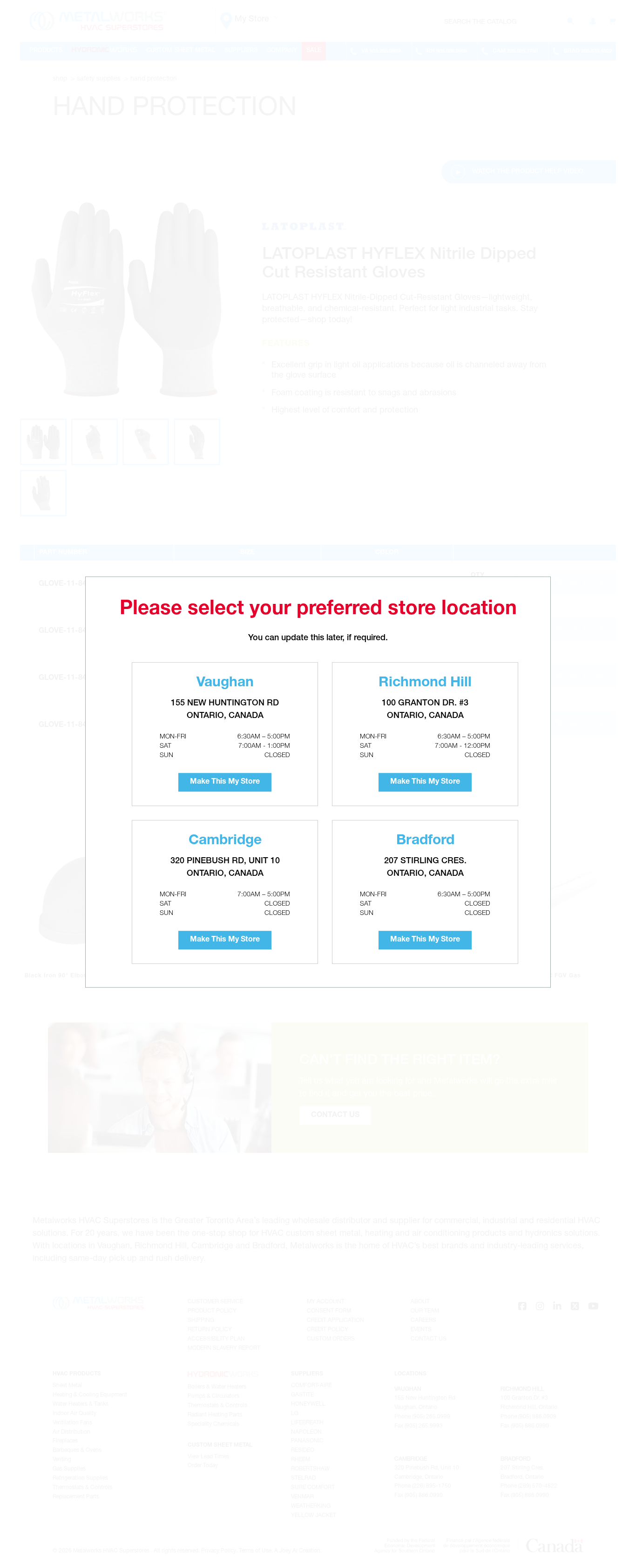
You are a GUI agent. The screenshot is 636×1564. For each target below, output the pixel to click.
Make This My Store (225, 782)
